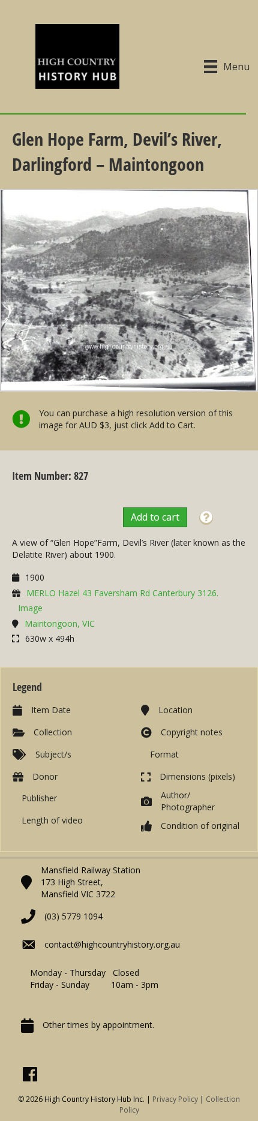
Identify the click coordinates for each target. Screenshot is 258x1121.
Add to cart (155, 517)
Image (30, 608)
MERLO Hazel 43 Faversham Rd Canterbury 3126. (122, 593)
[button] (206, 518)
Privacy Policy (175, 1099)
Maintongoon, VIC (60, 623)
